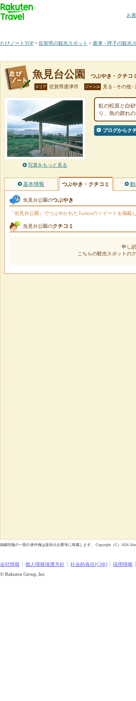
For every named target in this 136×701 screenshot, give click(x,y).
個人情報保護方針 (45, 564)
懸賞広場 (88, 28)
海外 (57, 28)
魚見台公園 (58, 74)
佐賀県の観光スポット (63, 43)
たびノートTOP (17, 43)
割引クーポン (119, 28)
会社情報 (10, 564)
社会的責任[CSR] (88, 564)
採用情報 (123, 564)
